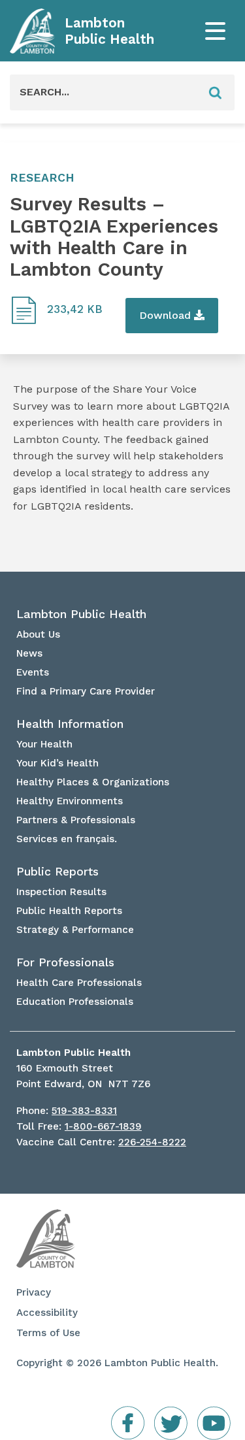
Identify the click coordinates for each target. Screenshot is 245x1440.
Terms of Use (48, 1333)
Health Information (69, 723)
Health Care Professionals (79, 983)
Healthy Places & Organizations (92, 782)
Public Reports (57, 871)
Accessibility (47, 1312)
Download (166, 315)
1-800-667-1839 (103, 1126)
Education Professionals (74, 1001)
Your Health (44, 744)
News (29, 653)
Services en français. (66, 839)
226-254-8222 (152, 1142)
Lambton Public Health (109, 31)
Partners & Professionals (75, 820)
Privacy (33, 1292)
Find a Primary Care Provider (85, 691)
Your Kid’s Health (57, 763)
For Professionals (65, 962)
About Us (38, 634)
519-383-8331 (84, 1111)
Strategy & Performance (75, 930)
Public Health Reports (69, 911)
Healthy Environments (69, 801)
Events (32, 672)
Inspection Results (61, 892)
